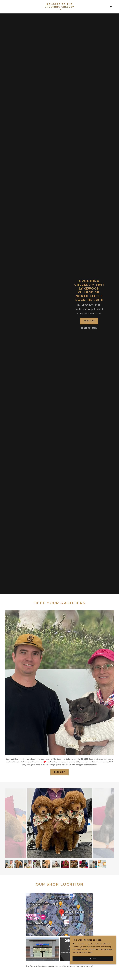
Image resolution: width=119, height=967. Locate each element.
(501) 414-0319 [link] (89, 328)
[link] (59, 10)
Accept (93, 958)
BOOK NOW (59, 772)
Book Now (89, 321)
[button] (111, 6)
